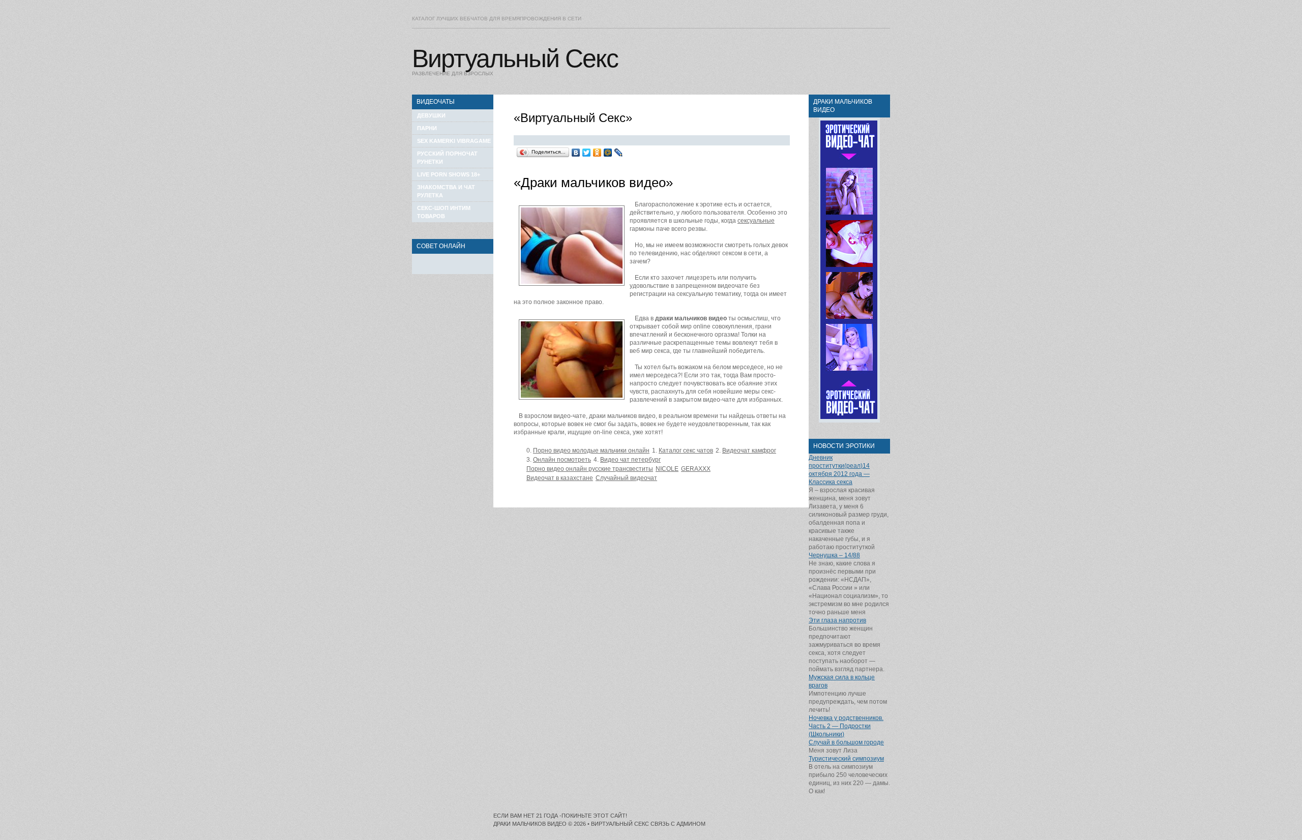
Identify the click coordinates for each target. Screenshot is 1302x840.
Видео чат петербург (630, 459)
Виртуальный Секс (515, 58)
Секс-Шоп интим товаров (443, 212)
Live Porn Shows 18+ (448, 174)
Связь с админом (677, 824)
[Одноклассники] (597, 152)
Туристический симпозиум (846, 758)
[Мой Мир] (608, 152)
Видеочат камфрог (749, 450)
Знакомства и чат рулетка (446, 191)
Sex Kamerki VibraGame (454, 141)
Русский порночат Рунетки (447, 158)
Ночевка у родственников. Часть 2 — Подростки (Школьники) (846, 726)
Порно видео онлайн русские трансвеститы (589, 468)
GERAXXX (696, 468)
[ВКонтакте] (576, 152)
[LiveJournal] (618, 152)
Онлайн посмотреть (562, 459)
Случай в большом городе (846, 742)
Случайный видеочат (626, 478)
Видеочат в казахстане (559, 478)
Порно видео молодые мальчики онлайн (591, 450)
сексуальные (756, 220)
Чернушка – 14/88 (834, 555)
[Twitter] (586, 152)
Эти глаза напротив (837, 620)
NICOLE (667, 468)
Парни (427, 128)
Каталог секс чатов (686, 450)
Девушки (431, 115)
